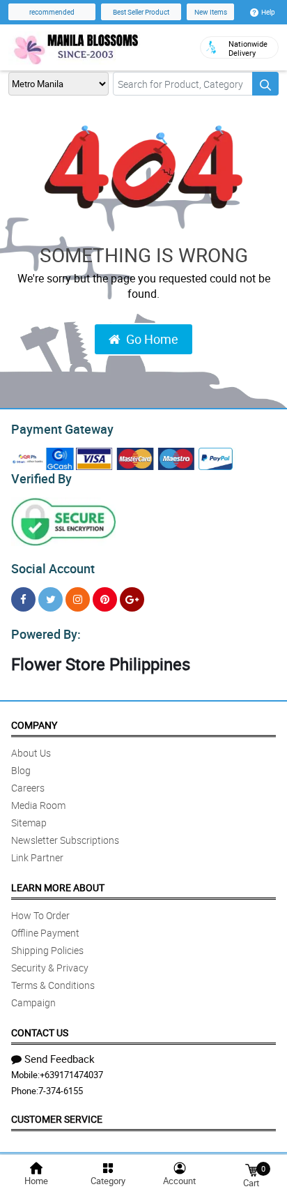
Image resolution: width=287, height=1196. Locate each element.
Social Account (53, 568)
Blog (21, 770)
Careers (28, 787)
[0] (251, 1169)
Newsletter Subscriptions (65, 840)
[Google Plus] (132, 599)
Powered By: (46, 634)
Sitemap (29, 822)
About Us (31, 752)
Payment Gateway (62, 429)
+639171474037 (71, 1074)
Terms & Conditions (53, 985)
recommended (52, 12)
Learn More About (57, 887)
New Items (210, 12)
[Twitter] (50, 599)
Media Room (38, 805)
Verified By (41, 478)
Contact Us (39, 1032)
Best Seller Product (141, 12)
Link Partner (37, 857)
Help (268, 12)
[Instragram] (77, 599)
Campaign (33, 1002)
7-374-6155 (60, 1090)
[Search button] (265, 84)
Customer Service (56, 1119)
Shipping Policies (47, 950)
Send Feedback (59, 1059)
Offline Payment (45, 932)
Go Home (152, 339)
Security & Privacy (49, 967)
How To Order (40, 915)
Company (34, 725)
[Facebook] (23, 599)
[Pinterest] (105, 599)
